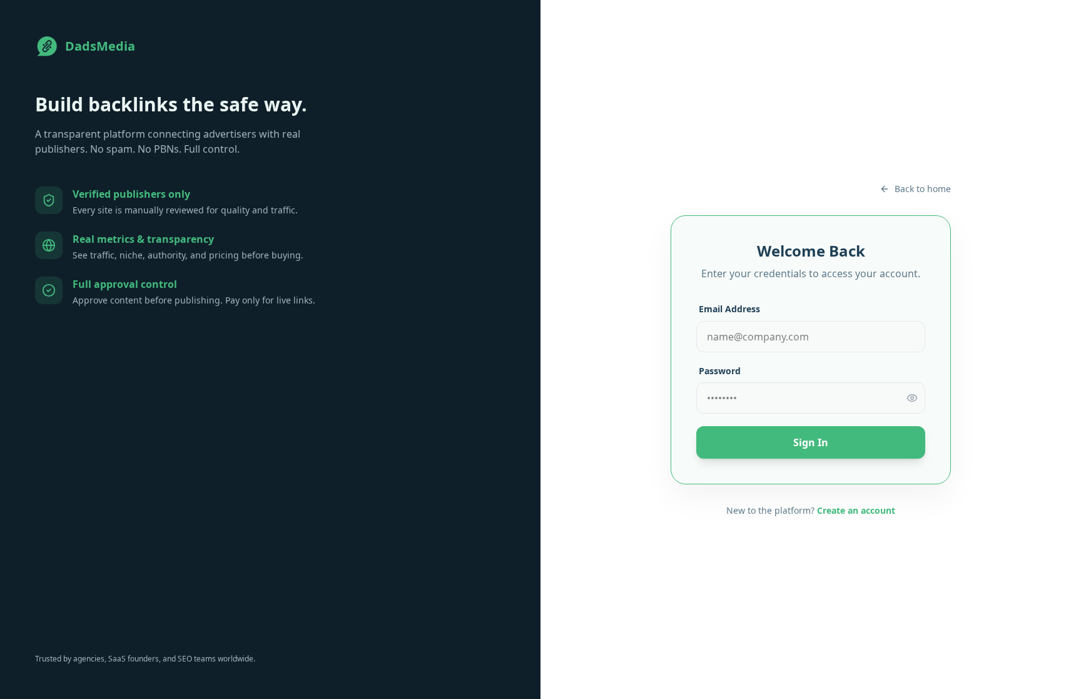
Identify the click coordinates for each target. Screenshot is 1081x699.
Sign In (810, 442)
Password (720, 371)
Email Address (729, 309)
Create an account (856, 510)
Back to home (923, 189)
